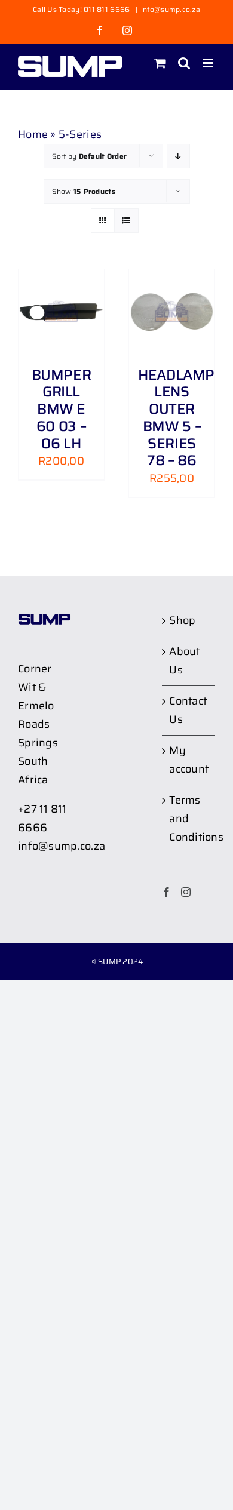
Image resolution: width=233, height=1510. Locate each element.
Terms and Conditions (189, 818)
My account (189, 759)
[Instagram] (186, 892)
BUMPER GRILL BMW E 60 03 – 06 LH (61, 409)
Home (33, 134)
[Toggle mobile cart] (160, 63)
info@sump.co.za (170, 9)
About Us (184, 660)
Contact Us (188, 710)
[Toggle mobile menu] (209, 63)
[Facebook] (166, 892)
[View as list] (126, 220)
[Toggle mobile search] (184, 63)
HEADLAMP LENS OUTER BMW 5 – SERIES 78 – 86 (176, 418)
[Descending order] (178, 156)
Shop (182, 620)
